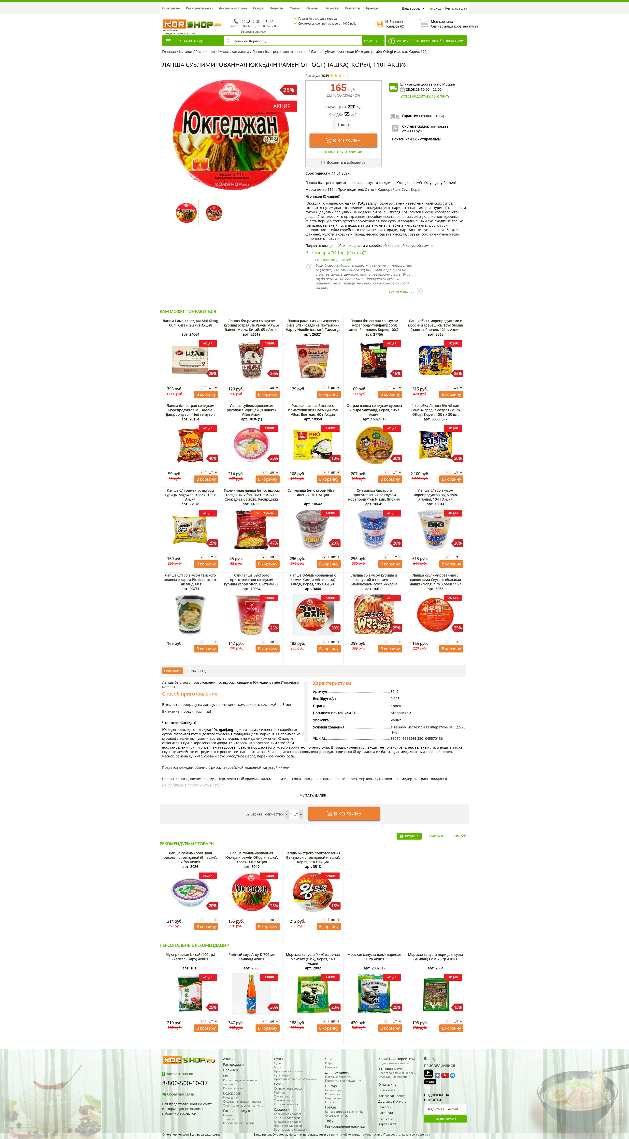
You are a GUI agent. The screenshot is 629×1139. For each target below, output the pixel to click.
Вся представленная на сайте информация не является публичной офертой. (187, 1109)
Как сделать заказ (199, 8)
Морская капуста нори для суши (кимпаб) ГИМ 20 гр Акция (435, 956)
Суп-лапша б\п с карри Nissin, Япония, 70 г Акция (312, 492)
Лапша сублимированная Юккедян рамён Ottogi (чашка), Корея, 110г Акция (251, 857)
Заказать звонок (253, 31)
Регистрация (456, 8)
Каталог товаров (193, 40)
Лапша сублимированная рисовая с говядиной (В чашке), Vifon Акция (190, 857)
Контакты (352, 8)
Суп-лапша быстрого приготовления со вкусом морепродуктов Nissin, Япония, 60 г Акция (374, 497)
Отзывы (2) (197, 670)
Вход (437, 8)
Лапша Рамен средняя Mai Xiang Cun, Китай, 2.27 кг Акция (190, 322)
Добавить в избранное (345, 162)
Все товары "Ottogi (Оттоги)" (335, 252)
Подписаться (446, 1119)
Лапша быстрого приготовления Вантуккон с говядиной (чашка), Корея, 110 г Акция (313, 857)
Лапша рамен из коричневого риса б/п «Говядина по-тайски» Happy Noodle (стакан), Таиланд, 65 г (313, 327)
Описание (172, 670)
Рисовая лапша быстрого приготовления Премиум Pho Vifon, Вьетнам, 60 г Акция (313, 410)
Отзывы (312, 8)
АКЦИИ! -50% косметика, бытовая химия (430, 40)
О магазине (171, 8)
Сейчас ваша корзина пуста (449, 24)
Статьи (295, 8)
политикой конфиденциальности (355, 1134)
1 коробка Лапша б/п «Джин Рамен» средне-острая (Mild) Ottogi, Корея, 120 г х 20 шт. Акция (435, 412)
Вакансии (332, 8)
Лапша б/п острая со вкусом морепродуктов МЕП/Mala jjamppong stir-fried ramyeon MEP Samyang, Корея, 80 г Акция (190, 412)
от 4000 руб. (412, 131)
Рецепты (277, 8)
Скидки (258, 8)
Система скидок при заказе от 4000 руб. (327, 23)
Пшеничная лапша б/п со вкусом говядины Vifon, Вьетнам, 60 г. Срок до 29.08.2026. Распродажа (252, 495)
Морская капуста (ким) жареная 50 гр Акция (374, 956)
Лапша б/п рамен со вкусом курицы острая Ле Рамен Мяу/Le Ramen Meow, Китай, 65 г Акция (251, 325)
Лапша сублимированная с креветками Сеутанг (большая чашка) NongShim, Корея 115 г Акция (435, 582)
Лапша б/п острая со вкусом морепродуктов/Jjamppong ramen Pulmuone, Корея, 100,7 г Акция (374, 327)
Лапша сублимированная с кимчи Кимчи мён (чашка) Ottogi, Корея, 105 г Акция (313, 579)
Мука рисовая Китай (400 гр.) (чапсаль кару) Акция (190, 956)
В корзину (346, 140)
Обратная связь (180, 1094)
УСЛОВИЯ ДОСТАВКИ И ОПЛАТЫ (425, 96)
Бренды (372, 8)
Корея (396, 705)
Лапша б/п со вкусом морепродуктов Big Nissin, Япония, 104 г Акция (436, 495)
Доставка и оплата (233, 8)
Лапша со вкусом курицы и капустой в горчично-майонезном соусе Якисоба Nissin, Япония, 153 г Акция (374, 582)
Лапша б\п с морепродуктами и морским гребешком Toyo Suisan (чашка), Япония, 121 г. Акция (435, 325)
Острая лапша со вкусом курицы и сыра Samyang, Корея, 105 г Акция (374, 410)
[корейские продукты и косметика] (164, 16)
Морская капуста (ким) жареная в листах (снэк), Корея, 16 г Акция (313, 959)
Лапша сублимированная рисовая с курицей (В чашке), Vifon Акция (251, 410)
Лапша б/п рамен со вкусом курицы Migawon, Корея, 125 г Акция (190, 495)
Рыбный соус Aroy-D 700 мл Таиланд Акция (252, 956)
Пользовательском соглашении (406, 1134)
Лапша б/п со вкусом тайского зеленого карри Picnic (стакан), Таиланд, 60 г (190, 579)
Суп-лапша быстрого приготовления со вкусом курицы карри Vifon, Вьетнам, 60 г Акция (251, 582)
